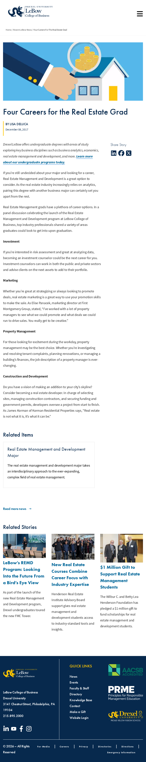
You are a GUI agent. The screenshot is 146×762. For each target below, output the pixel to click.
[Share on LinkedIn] (113, 153)
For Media (43, 746)
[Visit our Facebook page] (22, 729)
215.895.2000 (13, 716)
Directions (127, 746)
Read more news (14, 509)
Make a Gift (77, 712)
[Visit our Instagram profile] (29, 729)
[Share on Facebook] (121, 153)
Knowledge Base (81, 700)
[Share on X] (128, 153)
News (73, 676)
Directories (105, 746)
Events (74, 682)
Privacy (83, 746)
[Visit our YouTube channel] (14, 729)
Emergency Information (121, 752)
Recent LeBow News (22, 29)
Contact (75, 706)
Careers (64, 746)
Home (8, 29)
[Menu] (140, 15)
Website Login (79, 718)
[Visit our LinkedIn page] (7, 729)
